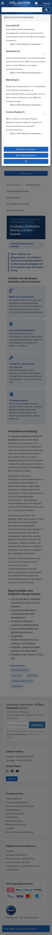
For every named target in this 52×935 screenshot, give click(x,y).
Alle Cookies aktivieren (26, 155)
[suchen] (46, 9)
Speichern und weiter (26, 149)
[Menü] (2, 3)
